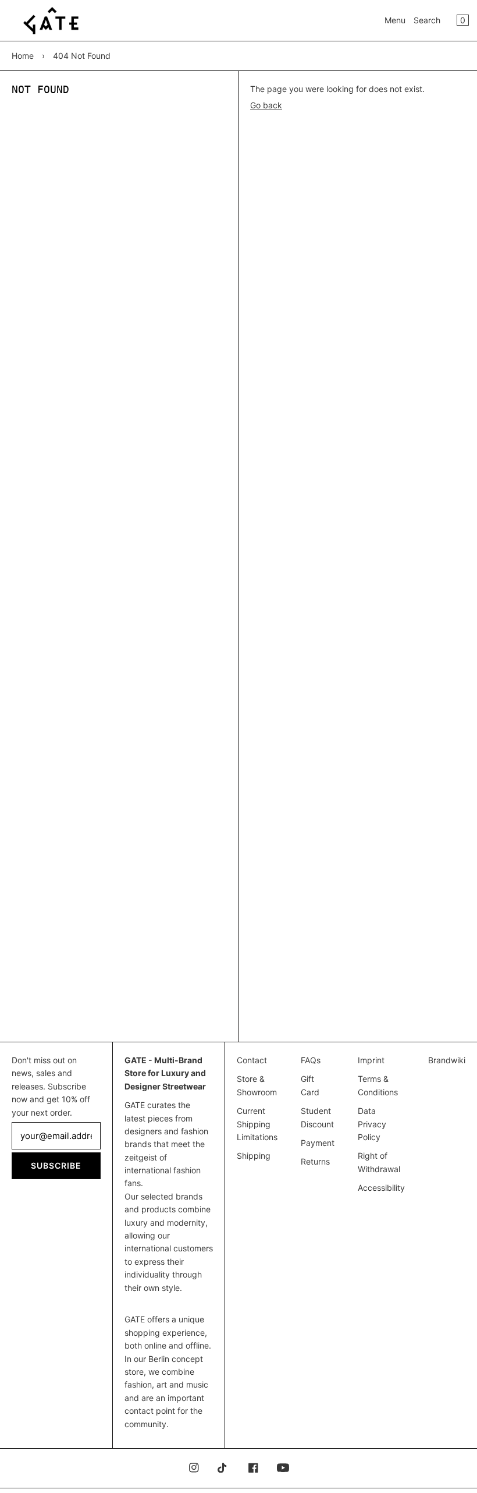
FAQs (311, 1060)
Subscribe (56, 1165)
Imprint (371, 1060)
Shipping (253, 1156)
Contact (252, 1060)
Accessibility (381, 1188)
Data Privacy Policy (372, 1124)
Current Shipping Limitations (257, 1124)
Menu (395, 20)
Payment (317, 1143)
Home (23, 56)
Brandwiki (446, 1060)
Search (427, 20)
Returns (315, 1161)
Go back (266, 105)
